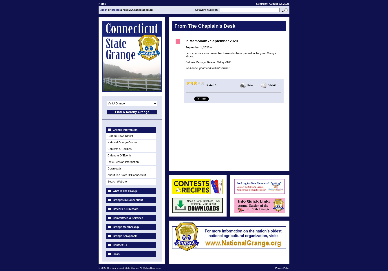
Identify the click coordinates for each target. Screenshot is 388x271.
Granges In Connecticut (128, 200)
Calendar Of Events (119, 155)
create (115, 9)
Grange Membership (126, 227)
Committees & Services (128, 218)
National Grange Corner (122, 142)
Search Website (117, 181)
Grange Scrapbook (125, 236)
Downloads (114, 168)
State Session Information (123, 162)
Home (102, 3)
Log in (103, 9)
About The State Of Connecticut (127, 175)
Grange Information (125, 129)
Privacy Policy (282, 268)
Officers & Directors (126, 209)
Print (250, 85)
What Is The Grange (125, 191)
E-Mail (272, 85)
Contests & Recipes (120, 149)
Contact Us (120, 245)
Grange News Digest (120, 136)
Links (116, 254)
